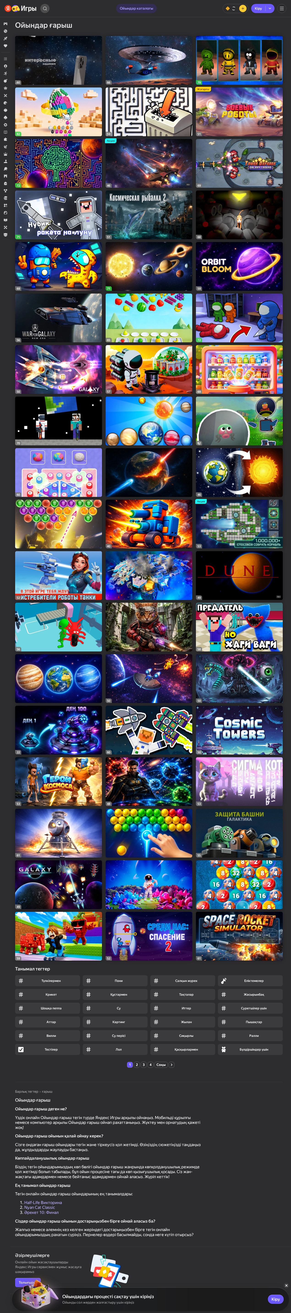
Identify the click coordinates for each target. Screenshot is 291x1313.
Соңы (161, 1065)
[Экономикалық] (5, 198)
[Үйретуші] (5, 220)
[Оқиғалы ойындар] (5, 146)
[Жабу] (286, 1285)
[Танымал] (5, 45)
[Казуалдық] (5, 110)
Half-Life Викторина (43, 1202)
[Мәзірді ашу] (281, 8)
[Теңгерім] (235, 8)
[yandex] (21, 8)
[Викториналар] (5, 88)
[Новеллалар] (5, 132)
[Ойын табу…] (44, 8)
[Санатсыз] (5, 59)
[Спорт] (5, 168)
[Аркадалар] (5, 73)
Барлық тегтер (26, 1092)
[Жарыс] (5, 102)
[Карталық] (5, 117)
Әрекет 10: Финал (41, 1212)
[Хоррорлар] (5, 183)
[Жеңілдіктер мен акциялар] (5, 31)
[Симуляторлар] (5, 161)
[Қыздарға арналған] (5, 212)
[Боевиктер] (5, 80)
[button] (5, 23)
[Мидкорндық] (5, 124)
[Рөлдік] (5, 154)
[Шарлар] (5, 190)
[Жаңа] (5, 38)
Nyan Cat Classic (39, 1207)
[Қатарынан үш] (5, 205)
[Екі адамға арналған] (5, 95)
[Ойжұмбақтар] (5, 139)
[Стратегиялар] (5, 176)
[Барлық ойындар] (5, 23)
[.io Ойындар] (5, 66)
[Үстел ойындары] (5, 227)
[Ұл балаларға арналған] (5, 234)
